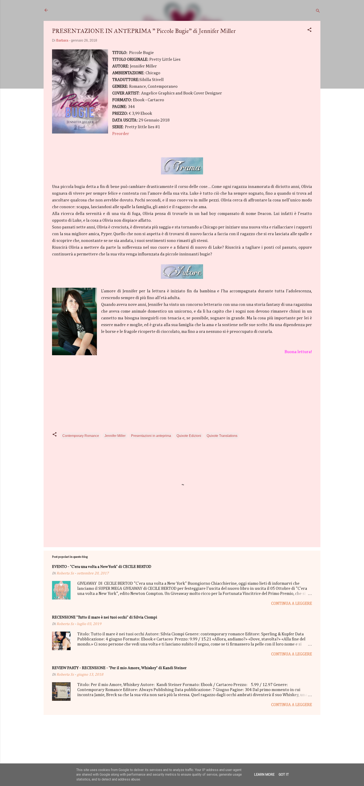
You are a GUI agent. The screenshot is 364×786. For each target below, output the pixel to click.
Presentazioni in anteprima (151, 436)
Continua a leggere (291, 603)
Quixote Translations (222, 436)
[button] (309, 30)
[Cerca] (317, 11)
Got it (284, 774)
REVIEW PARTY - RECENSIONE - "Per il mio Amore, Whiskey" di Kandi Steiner (119, 668)
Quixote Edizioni (189, 436)
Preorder (120, 134)
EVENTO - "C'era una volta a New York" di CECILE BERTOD (101, 567)
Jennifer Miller (115, 436)
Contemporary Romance (80, 436)
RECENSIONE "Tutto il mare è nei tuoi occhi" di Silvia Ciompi (104, 617)
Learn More (264, 774)
